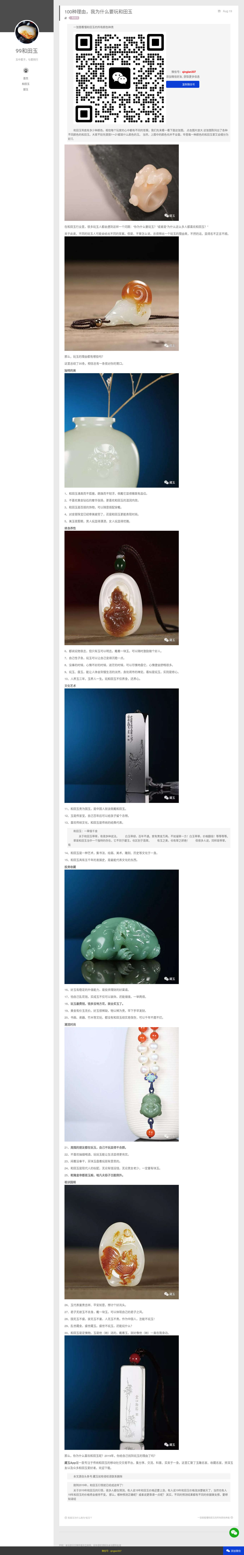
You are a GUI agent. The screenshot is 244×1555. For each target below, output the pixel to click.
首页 (25, 78)
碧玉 (25, 89)
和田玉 (25, 83)
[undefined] (117, 78)
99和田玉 (27, 51)
